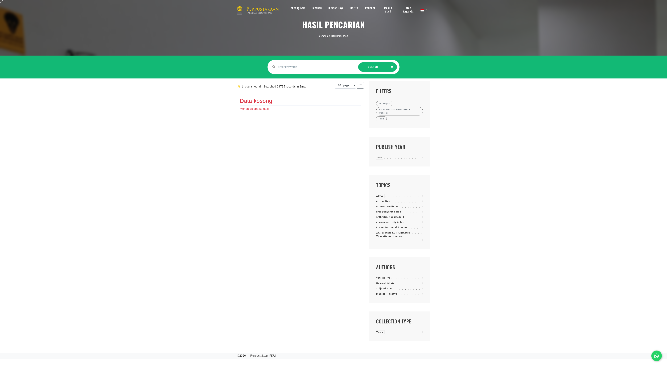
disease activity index (390, 222)
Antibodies (383, 201)
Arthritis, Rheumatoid (390, 217)
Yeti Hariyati (384, 278)
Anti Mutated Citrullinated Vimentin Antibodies (393, 234)
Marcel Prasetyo (386, 294)
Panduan (370, 8)
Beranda (323, 36)
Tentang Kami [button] (297, 8)
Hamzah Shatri (385, 283)
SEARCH (373, 67)
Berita (354, 8)
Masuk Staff (388, 9)
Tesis (379, 332)
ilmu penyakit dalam (389, 211)
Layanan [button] (317, 8)
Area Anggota (408, 9)
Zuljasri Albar (385, 288)
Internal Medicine (387, 206)
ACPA (379, 196)
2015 (379, 157)
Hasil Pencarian (339, 36)
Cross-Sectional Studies (391, 227)
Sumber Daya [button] (336, 8)
